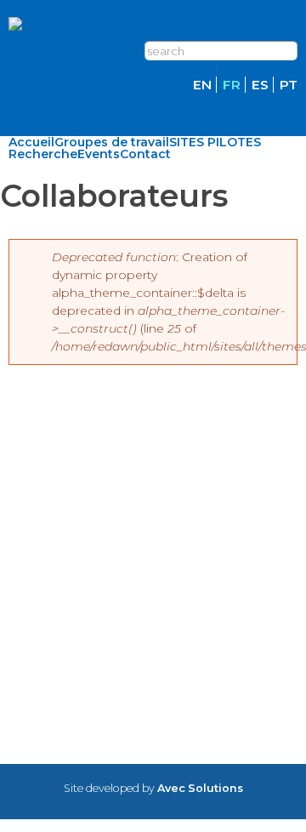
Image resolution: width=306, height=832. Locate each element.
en (202, 85)
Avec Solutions (200, 788)
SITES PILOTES (215, 142)
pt (289, 85)
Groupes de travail (111, 142)
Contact (145, 154)
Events (98, 154)
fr (232, 85)
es (260, 85)
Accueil (31, 142)
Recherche (42, 154)
